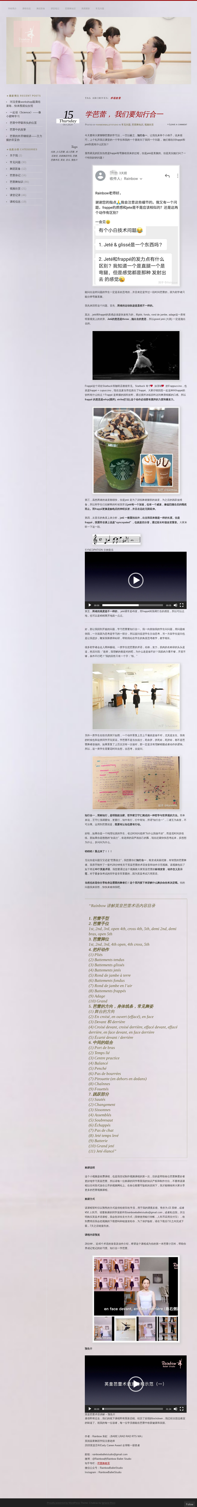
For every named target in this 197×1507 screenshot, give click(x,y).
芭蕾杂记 (15, 175)
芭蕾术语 (55, 160)
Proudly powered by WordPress (63, 1503)
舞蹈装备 (41, 8)
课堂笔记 (55, 8)
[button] (136, 580)
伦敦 (53, 152)
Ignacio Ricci (108, 1503)
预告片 (74, 160)
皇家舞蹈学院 (65, 156)
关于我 (14, 155)
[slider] (132, 605)
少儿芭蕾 (60, 152)
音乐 (68, 160)
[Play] (90, 605)
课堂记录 (15, 195)
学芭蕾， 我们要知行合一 (124, 114)
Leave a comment (178, 124)
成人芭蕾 (70, 152)
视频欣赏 (149, 124)
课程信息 (26, 8)
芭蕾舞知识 (70, 8)
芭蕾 (75, 156)
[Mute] (175, 605)
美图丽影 (85, 8)
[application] (136, 580)
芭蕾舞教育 (103, 1463)
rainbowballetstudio (107, 124)
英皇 (62, 160)
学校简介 (12, 8)
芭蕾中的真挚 (18, 129)
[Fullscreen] (182, 605)
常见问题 (100, 8)
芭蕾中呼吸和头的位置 (23, 122)
